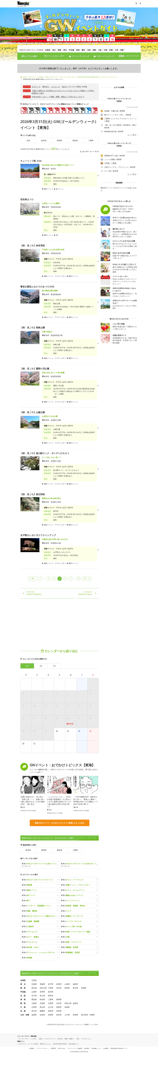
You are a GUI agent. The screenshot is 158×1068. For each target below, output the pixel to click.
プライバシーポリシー (42, 1048)
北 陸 (23, 995)
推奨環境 (53, 1048)
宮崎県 (75, 1015)
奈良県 (58, 1003)
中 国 (23, 1007)
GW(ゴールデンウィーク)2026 (31, 50)
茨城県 (83, 988)
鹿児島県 (84, 1015)
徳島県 (50, 1011)
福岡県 (34, 1015)
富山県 (42, 995)
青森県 (42, 984)
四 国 (23, 1011)
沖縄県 (92, 1015)
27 (78, 578)
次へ (85, 578)
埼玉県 (58, 988)
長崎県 (50, 1015)
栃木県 (75, 988)
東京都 (34, 988)
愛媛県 (42, 1011)
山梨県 (34, 992)
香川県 (34, 1011)
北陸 (89, 50)
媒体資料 (86, 1048)
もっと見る (132, 135)
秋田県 (58, 984)
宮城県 (34, 984)
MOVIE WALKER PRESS (60, 1044)
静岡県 (59, 140)
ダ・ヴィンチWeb (33, 1044)
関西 (94, 50)
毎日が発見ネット (74, 1044)
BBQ (64, 86)
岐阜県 (43, 140)
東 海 (23, 999)
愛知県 (75, 140)
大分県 (67, 1015)
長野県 (42, 992)
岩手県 (50, 984)
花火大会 (60, 1039)
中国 (105, 50)
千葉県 (50, 988)
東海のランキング (39, 864)
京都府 (42, 1003)
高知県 (58, 1011)
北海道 (47, 50)
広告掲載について (96, 1048)
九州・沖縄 (119, 50)
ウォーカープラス (23, 1039)
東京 (65, 50)
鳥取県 (58, 1007)
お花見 (40, 1039)
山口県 (50, 1007)
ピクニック (55, 86)
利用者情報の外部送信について (119, 1048)
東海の (37, 879)
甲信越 (71, 50)
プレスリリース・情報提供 (74, 1048)
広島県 (34, 1007)
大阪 (100, 50)
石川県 (34, 995)
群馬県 (67, 988)
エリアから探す (31, 56)
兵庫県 (50, 1003)
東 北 (23, 984)
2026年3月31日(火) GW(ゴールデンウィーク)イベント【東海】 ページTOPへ (73, 1024)
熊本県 (58, 1015)
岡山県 (42, 1007)
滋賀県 (75, 1003)
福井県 (50, 995)
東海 (78, 50)
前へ (33, 578)
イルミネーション (86, 1039)
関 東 (23, 988)
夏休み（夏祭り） (70, 1039)
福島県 (75, 984)
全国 (28, 140)
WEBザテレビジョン (45, 1044)
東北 (54, 50)
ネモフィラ (36, 86)
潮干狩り (45, 86)
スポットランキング (105, 56)
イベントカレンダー (55, 56)
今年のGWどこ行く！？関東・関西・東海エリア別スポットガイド (58, 97)
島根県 (67, 1007)
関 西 (23, 1003)
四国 (111, 50)
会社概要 (105, 1048)
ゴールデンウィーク (50, 1039)
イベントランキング (80, 56)
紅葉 (78, 1039)
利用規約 (31, 1048)
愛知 (83, 50)
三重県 (90, 140)
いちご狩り (33, 1039)
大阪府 (34, 1003)
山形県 (67, 984)
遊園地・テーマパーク (128, 56)
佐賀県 (42, 1015)
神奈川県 (43, 988)
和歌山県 (68, 1003)
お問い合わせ (61, 1048)
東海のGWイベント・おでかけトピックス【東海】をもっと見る (59, 823)
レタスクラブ (22, 1044)
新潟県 (50, 992)
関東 (59, 50)
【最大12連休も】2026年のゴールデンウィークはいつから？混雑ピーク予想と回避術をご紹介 (63, 91)
